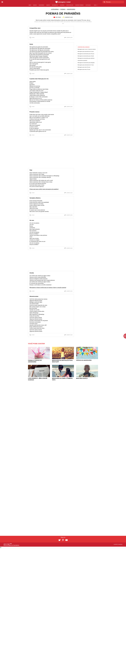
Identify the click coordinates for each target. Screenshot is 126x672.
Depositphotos (16, 545)
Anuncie (120, 544)
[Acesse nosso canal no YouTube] (66, 540)
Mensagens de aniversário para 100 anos (86, 53)
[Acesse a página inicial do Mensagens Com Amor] (63, 2)
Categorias (55, 9)
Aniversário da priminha (82, 60)
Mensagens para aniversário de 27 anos (86, 65)
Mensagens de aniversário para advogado (86, 62)
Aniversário (71, 9)
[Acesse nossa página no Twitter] (59, 540)
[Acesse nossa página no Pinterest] (63, 540)
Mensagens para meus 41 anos (84, 69)
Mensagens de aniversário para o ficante (86, 56)
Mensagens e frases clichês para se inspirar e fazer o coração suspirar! (48, 287)
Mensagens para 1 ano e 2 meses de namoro (87, 49)
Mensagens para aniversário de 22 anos (86, 51)
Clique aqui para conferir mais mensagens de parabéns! (44, 189)
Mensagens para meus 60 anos (84, 67)
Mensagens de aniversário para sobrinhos (86, 58)
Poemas (62, 9)
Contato (116, 544)
